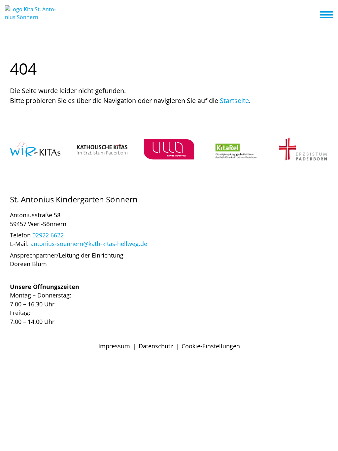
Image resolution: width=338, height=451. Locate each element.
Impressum (114, 346)
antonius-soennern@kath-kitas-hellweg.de (88, 244)
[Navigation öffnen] (330, 15)
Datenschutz (156, 346)
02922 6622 (48, 235)
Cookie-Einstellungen (211, 346)
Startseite (234, 100)
